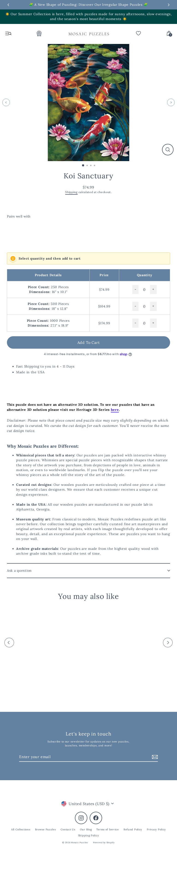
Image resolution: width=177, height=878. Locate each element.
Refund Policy (133, 829)
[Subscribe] (154, 757)
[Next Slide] (168, 5)
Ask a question (19, 570)
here (115, 410)
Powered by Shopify (104, 842)
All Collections (20, 829)
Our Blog (86, 829)
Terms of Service (107, 829)
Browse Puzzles (45, 829)
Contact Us (68, 829)
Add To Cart (88, 342)
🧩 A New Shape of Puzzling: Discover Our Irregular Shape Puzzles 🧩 (88, 5)
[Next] (171, 102)
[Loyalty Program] (39, 35)
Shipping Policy (88, 835)
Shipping (71, 192)
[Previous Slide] (8, 5)
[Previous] (6, 102)
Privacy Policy (156, 829)
